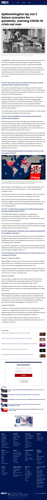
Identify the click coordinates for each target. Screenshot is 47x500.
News (3, 434)
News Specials (16, 456)
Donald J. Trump (40, 438)
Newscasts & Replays (17, 453)
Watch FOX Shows (28, 457)
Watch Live (27, 441)
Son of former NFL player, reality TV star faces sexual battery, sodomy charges (16, 338)
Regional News (17, 467)
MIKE (38, 453)
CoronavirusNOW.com (14, 116)
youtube (43, 493)
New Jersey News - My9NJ (17, 470)
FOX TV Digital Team (12, 27)
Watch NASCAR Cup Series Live (41, 476)
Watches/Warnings (17, 444)
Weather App (15, 445)
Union (2, 461)
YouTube (15, 460)
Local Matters (16, 462)
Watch (15, 450)
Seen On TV (27, 444)
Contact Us (27, 470)
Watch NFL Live (40, 470)
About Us (27, 467)
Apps (26, 468)
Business (3, 468)
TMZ (26, 456)
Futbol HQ (3, 454)
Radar (14, 441)
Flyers (2, 457)
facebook (36, 493)
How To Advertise (28, 474)
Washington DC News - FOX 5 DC (17, 476)
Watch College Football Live (39, 472)
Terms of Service (24, 382)
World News (3, 445)
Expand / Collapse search (45, 3)
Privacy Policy (25, 381)
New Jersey (3, 440)
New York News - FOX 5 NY (17, 473)
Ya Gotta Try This (28, 442)
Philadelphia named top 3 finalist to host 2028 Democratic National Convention (26, 399)
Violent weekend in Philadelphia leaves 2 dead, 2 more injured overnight (15, 332)
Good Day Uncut (28, 445)
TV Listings (27, 477)
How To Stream (16, 452)
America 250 (3, 435)
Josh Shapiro (39, 440)
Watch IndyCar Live (40, 478)
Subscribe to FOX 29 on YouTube (22, 416)
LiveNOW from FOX (17, 455)
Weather (15, 434)
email (45, 493)
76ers (2, 460)
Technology (3, 474)
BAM (38, 455)
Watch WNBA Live (40, 485)
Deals (2, 471)
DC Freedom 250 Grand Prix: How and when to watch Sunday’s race (14, 349)
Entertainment (29, 450)
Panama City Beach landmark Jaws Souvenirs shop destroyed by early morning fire (17, 354)
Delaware (3, 441)
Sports (3, 450)
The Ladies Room (40, 462)
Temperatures (16, 442)
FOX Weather (15, 439)
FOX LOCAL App (16, 468)
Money (3, 467)
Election (38, 435)
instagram (40, 493)
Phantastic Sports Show (4, 453)
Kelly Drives (39, 459)
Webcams (15, 457)
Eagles (2, 456)
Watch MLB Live (40, 474)
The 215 (38, 460)
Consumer (3, 470)
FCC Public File (28, 471)
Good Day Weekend (29, 437)
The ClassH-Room (28, 455)
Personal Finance (4, 472)
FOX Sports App (4, 463)
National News (4, 444)
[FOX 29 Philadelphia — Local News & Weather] (5, 2)
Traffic (26, 440)
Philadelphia (3, 437)
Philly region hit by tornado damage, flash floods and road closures (24, 394)
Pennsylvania (4, 438)
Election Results (40, 437)
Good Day (27, 434)
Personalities (27, 475)
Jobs (26, 478)
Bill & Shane (39, 457)
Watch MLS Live (40, 487)
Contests (27, 452)
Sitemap (26, 480)
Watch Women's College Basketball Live (40, 483)
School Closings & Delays (16, 437)
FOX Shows (27, 453)
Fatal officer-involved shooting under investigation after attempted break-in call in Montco (19, 343)
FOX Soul (15, 459)
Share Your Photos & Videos (29, 460)
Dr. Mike (26, 447)
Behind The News (40, 456)
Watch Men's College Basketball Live (41, 480)
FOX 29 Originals (39, 451)
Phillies (2, 459)
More (29, 2)
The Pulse (39, 463)
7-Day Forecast (16, 435)
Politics (39, 434)
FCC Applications (28, 472)
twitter (38, 493)
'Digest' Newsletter (28, 438)
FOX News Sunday (5, 447)
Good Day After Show (29, 435)
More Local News (5, 442)
